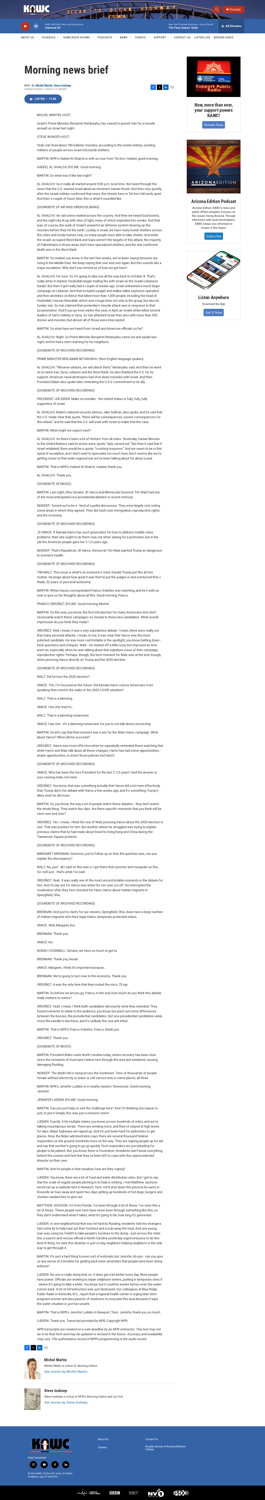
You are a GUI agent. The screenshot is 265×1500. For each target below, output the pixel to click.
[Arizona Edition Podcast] (213, 166)
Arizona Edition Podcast (213, 201)
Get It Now (213, 312)
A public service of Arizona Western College (165, 1448)
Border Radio (224, 37)
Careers (102, 1447)
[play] (25, 26)
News (124, 37)
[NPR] (134, 1492)
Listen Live (202, 37)
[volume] (36, 26)
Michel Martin (44, 85)
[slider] (41, 26)
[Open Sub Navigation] (36, 37)
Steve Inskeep (62, 85)
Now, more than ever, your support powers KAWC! (214, 110)
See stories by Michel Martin (65, 1371)
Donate (235, 9)
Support (160, 37)
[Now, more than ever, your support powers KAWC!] (213, 77)
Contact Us (182, 37)
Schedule (49, 37)
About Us (27, 37)
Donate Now (213, 125)
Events (140, 37)
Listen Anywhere (213, 297)
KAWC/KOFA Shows (76, 37)
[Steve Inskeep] (32, 1399)
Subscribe (213, 236)
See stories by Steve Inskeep (66, 1402)
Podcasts (105, 37)
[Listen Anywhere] (213, 270)
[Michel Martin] (32, 1368)
